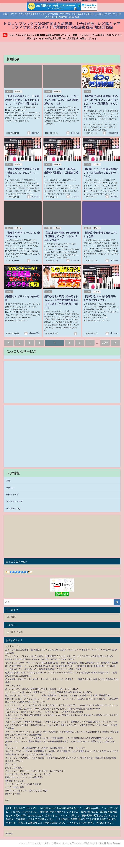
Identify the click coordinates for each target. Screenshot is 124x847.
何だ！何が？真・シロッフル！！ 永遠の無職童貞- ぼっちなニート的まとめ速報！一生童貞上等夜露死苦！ (58, 695)
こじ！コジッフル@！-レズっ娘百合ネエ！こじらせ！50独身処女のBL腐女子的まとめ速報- (48, 692)
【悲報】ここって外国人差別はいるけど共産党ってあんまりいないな (101, 172)
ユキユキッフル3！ (14, 761)
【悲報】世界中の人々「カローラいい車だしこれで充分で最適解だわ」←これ (61, 100)
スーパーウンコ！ (13, 685)
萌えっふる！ (11, 764)
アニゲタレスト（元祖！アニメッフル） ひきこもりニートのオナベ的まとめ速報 (44, 712)
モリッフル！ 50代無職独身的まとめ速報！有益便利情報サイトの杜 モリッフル (45, 748)
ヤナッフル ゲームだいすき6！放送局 (23, 784)
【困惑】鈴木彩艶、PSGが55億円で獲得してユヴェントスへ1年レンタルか (61, 236)
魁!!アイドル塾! (12, 794)
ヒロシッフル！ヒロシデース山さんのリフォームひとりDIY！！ (35, 771)
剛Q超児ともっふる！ (15, 781)
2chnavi (9, 833)
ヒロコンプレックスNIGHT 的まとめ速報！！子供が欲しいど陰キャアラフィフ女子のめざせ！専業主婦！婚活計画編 (60, 758)
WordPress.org (13, 508)
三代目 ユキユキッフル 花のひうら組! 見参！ (27, 790)
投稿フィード (12, 494)
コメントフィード (14, 501)
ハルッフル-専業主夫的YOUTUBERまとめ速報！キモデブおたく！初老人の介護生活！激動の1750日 (53, 709)
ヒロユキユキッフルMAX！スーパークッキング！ (28, 774)
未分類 (9, 91)
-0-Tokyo (18, 91)
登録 (8, 480)
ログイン (10, 487)
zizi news (35, 133)
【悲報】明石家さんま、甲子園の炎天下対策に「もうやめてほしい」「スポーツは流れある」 (22, 100)
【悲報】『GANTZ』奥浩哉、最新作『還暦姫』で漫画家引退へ (61, 172)
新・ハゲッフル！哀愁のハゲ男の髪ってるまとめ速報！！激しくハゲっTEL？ (42, 689)
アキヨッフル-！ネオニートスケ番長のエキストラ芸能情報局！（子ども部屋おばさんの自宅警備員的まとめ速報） (59, 738)
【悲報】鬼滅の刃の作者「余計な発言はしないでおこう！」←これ (22, 172)
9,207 (105, 342)
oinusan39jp (113, 133)
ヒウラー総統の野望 (14, 787)
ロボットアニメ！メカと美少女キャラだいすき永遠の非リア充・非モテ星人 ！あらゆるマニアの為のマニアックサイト (61, 705)
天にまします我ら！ (14, 768)
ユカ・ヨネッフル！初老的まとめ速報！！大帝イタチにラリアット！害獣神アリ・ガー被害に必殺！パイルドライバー (61, 722)
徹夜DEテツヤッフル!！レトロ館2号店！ (24, 777)
